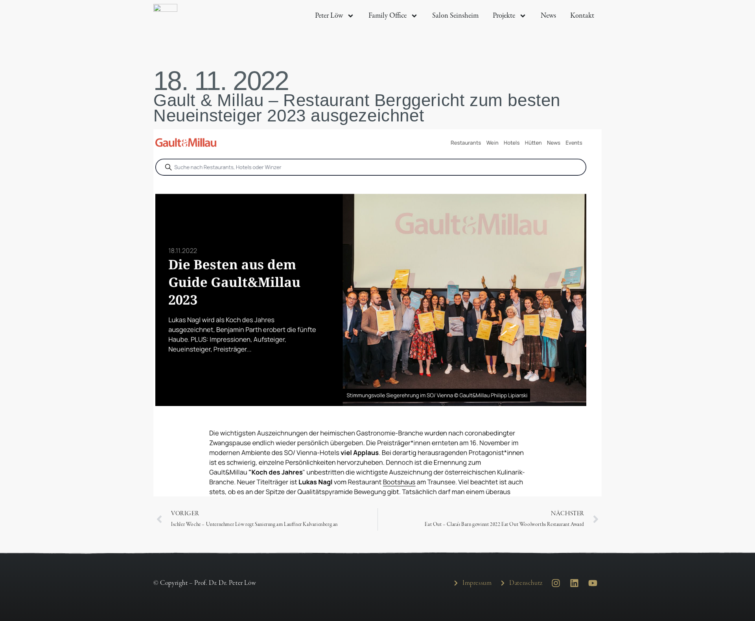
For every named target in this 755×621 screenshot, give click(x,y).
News (548, 15)
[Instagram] (556, 583)
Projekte (504, 15)
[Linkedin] (574, 583)
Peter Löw (329, 15)
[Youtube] (593, 583)
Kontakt (582, 15)
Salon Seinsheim (455, 15)
